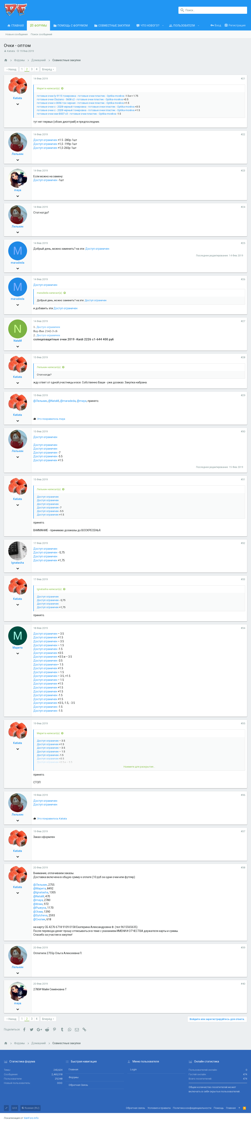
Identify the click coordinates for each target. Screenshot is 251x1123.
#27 (243, 321)
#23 (243, 170)
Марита (18, 647)
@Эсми (38, 911)
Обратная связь (78, 1084)
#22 (243, 134)
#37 (243, 831)
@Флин (38, 904)
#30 (243, 431)
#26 (243, 279)
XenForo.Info (31, 1118)
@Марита (39, 888)
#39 (243, 947)
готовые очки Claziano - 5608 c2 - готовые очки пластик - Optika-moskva (80, 99)
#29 (243, 395)
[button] (163, 25)
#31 (243, 479)
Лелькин (17, 154)
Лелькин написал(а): (49, 367)
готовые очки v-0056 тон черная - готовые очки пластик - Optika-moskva (80, 102)
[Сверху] (239, 1108)
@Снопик (39, 919)
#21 (243, 78)
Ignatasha (17, 562)
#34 (243, 628)
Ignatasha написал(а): (49, 589)
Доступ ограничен (45, 140)
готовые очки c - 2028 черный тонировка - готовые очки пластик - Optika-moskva (86, 106)
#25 (243, 243)
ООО (59, 1083)
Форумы (74, 1077)
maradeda (17, 262)
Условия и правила (159, 1107)
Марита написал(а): (48, 88)
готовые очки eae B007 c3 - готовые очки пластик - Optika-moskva (76, 113)
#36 (243, 794)
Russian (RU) (31, 1107)
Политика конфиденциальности (192, 1107)
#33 (243, 579)
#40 (243, 983)
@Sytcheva (40, 915)
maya (17, 190)
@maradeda (68, 400)
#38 (243, 867)
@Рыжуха (39, 907)
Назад (12, 69)
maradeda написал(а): (50, 292)
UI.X (14, 1107)
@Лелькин (40, 400)
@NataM (53, 400)
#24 (243, 206)
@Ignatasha (40, 892)
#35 (243, 723)
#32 (243, 543)
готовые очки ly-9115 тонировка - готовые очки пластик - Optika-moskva (80, 95)
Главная (73, 1069)
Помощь (219, 1107)
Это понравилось (51, 418)
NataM (18, 340)
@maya (81, 400)
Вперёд (47, 69)
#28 (243, 357)
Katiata (11, 51)
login (133, 1069)
